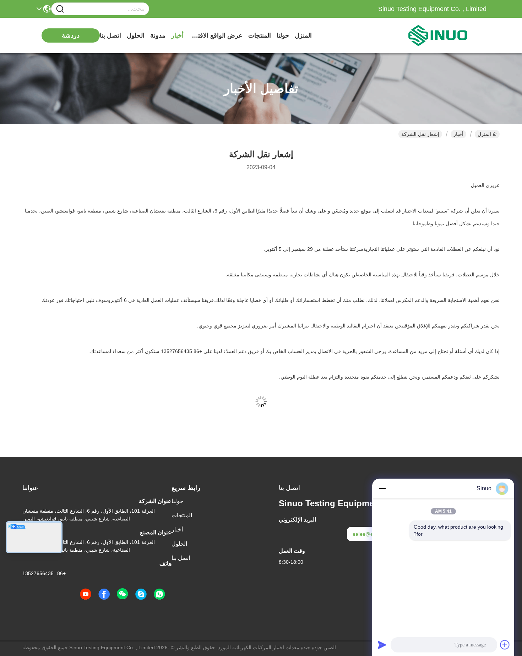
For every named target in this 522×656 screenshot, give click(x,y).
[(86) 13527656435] (141, 594)
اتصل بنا (110, 35)
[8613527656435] (159, 594)
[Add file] (505, 644)
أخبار (177, 35)
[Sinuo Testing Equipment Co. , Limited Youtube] (85, 594)
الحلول (136, 35)
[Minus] (382, 488)
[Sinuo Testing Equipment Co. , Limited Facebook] (104, 594)
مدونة (157, 35)
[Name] (60, 9)
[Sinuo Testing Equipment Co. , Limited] (447, 35)
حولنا (283, 35)
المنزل (303, 35)
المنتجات (259, 35)
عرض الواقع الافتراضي (216, 35)
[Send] (382, 644)
